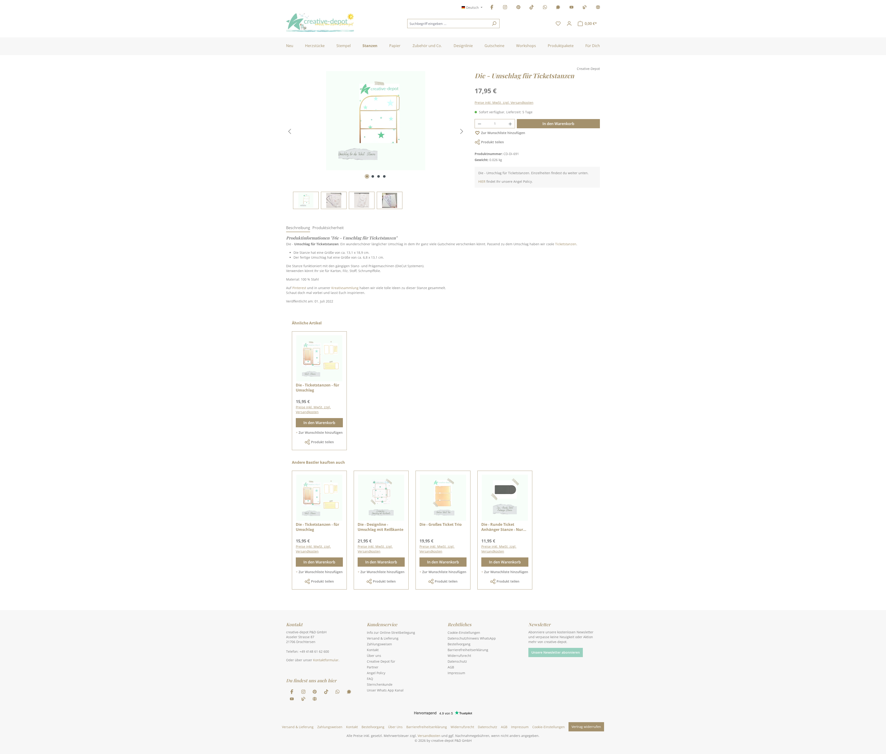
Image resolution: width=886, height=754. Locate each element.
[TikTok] (532, 8)
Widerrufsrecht (459, 655)
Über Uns (395, 727)
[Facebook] (492, 8)
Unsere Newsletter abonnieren (555, 652)
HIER (481, 181)
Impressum (456, 673)
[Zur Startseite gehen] (320, 22)
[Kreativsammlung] (598, 8)
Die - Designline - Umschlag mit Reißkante (380, 527)
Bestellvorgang (459, 644)
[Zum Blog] (585, 8)
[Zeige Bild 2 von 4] (372, 176)
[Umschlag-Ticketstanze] (375, 120)
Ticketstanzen (565, 244)
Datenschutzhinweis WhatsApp (472, 638)
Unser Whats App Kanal (385, 690)
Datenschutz (457, 661)
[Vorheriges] (289, 131)
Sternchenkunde (379, 684)
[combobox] (448, 23)
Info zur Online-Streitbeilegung (391, 632)
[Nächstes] (461, 131)
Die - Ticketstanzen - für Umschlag (317, 388)
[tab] (298, 228)
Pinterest (299, 288)
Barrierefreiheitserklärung (468, 650)
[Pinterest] (518, 8)
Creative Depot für (381, 661)
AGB (451, 667)
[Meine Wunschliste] (558, 23)
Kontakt (373, 650)
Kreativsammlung (345, 288)
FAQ (370, 678)
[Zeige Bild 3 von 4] (378, 176)
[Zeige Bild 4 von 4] (384, 176)
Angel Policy (376, 673)
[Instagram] (505, 8)
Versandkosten (429, 735)
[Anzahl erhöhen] (510, 123)
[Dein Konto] (569, 23)
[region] (375, 140)
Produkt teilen (492, 142)
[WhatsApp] (545, 8)
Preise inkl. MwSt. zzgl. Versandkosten (504, 102)
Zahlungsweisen (379, 644)
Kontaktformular (325, 660)
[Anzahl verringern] (479, 123)
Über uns (374, 655)
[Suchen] (494, 23)
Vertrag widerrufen (586, 726)
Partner (372, 667)
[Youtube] (571, 8)
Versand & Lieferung (382, 638)
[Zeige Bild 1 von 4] (367, 176)
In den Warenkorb (558, 123)
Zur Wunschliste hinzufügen (503, 133)
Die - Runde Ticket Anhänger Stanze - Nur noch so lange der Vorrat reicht (503, 527)
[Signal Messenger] (558, 8)
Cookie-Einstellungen (464, 632)
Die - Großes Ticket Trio (440, 524)
